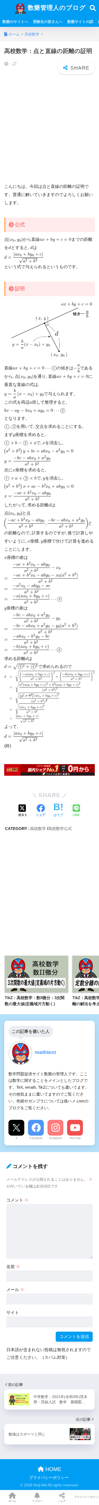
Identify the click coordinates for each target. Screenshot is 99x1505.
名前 (13, 1266)
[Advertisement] (49, 129)
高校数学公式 (60, 828)
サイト (12, 1312)
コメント (17, 1200)
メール (15, 1289)
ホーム (12, 1500)
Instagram (55, 1138)
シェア (62, 1500)
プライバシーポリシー (49, 1477)
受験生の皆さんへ (48, 21)
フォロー (37, 1500)
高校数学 (38, 828)
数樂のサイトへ (15, 21)
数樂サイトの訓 (80, 21)
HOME (52, 1469)
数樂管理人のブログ (56, 7)
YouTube (75, 1138)
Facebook (36, 1138)
